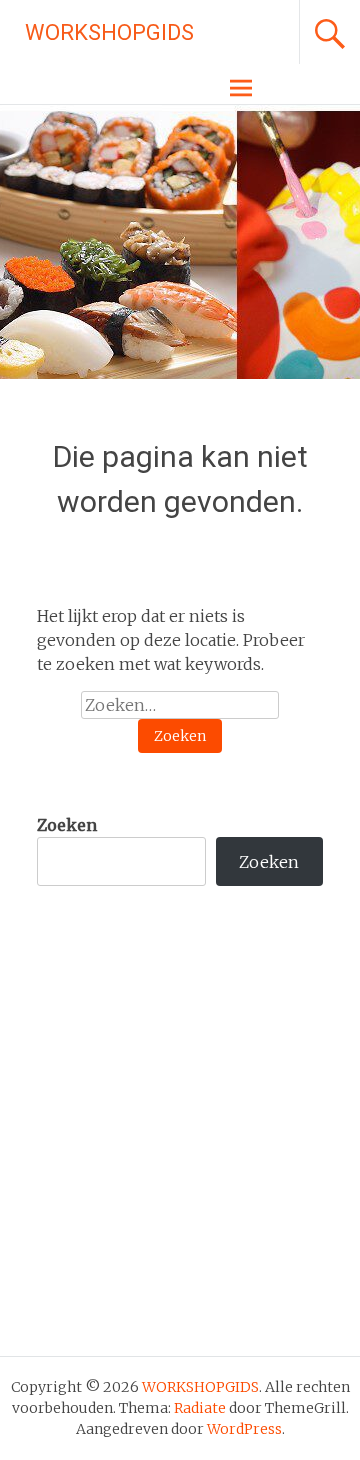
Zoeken (67, 825)
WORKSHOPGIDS (109, 32)
